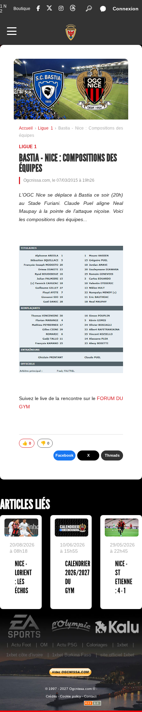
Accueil (26, 128)
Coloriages (97, 644)
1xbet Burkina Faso (71, 654)
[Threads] (73, 9)
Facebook (64, 455)
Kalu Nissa (116, 626)
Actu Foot (21, 644)
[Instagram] (61, 8)
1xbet (122, 644)
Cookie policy (70, 696)
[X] (49, 9)
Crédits (51, 696)
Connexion (126, 8)
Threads (112, 455)
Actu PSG (67, 644)
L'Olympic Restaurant (70, 626)
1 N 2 (3, 8)
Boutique (21, 8)
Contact (90, 696)
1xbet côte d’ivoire (24, 654)
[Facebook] (38, 8)
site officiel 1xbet (117, 654)
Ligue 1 (46, 128)
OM (44, 644)
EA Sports (25, 626)
